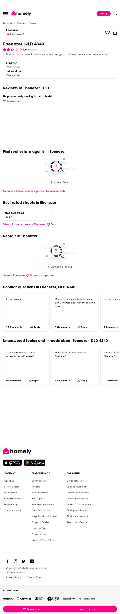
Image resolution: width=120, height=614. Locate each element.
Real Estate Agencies (43, 504)
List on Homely (74, 480)
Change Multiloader (77, 486)
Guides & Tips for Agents (80, 504)
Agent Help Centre (77, 522)
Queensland (8, 23)
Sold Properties (40, 492)
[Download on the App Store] (13, 463)
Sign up (104, 13)
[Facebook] (7, 561)
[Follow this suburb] (107, 32)
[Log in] (115, 13)
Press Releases (11, 486)
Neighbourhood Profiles (45, 516)
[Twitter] (24, 561)
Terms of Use (34, 577)
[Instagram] (15, 561)
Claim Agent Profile (77, 498)
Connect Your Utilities (43, 540)
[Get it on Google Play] (34, 463)
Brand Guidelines (13, 498)
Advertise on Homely (78, 492)
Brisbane (21, 23)
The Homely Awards (77, 516)
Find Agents (38, 498)
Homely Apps (11, 504)
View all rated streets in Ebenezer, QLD (28, 224)
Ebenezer (33, 23)
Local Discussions (41, 510)
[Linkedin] (32, 561)
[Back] (3, 32)
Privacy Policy (13, 577)
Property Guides (40, 522)
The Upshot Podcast (77, 510)
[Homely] (60, 451)
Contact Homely (13, 510)
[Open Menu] (5, 13)
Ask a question (88, 609)
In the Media (11, 492)
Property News (39, 534)
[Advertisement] (60, 4)
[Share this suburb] (115, 32)
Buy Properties (39, 480)
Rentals (36, 486)
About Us (9, 480)
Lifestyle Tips (39, 528)
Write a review (31, 609)
